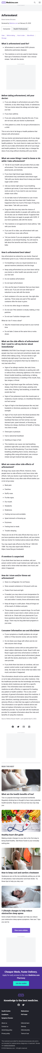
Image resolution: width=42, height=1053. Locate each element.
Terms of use (25, 1034)
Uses (3, 35)
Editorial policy (25, 1030)
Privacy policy (6, 1034)
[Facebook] (18, 1005)
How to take (21, 35)
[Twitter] (23, 1005)
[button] (13, 727)
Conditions (5, 1015)
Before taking (11, 35)
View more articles (21, 930)
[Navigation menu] (39, 2)
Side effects (30, 35)
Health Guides (6, 1011)
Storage (4, 38)
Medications (25, 1011)
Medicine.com (13, 23)
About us (4, 1023)
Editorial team (25, 1023)
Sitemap (23, 1027)
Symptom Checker (7, 1018)
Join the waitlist (21, 983)
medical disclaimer (9, 1046)
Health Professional (20, 29)
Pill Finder (24, 1015)
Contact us (5, 1027)
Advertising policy (7, 1030)
